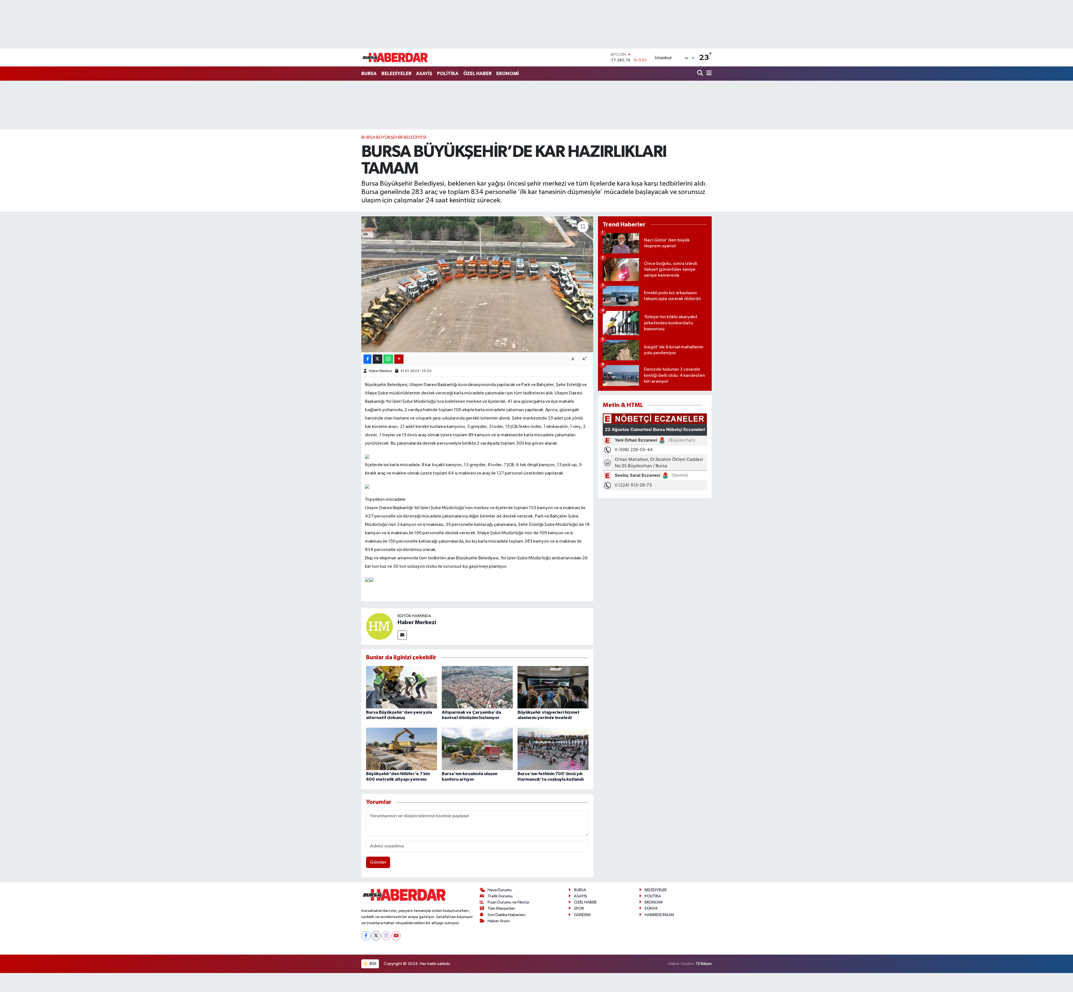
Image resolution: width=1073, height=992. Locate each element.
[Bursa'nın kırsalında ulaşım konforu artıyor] (477, 748)
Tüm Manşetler (501, 908)
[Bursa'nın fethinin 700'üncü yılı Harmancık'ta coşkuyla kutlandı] (552, 748)
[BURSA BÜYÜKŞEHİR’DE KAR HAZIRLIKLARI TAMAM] (477, 284)
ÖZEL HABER (477, 73)
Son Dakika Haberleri (506, 915)
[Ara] (700, 74)
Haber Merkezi (380, 371)
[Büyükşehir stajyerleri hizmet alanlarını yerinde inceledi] (552, 687)
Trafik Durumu (500, 896)
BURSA (369, 73)
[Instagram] (386, 935)
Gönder (378, 862)
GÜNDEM (582, 915)
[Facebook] (366, 935)
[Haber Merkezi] (379, 626)
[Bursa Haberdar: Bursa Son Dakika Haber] (394, 57)
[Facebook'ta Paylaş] (367, 359)
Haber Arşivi (499, 921)
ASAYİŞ (424, 73)
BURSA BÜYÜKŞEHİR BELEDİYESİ (393, 137)
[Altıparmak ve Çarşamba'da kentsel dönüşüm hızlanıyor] (477, 687)
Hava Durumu (500, 890)
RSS (372, 964)
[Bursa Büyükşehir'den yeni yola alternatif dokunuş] (401, 687)
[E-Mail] (402, 635)
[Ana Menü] (708, 74)
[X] (376, 935)
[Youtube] (396, 935)
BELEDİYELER (396, 73)
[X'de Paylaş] (377, 359)
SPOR (579, 908)
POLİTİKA (448, 73)
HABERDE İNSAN (659, 915)
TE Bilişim (703, 964)
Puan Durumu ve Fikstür (509, 902)
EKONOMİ (507, 73)
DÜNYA (651, 908)
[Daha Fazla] (398, 359)
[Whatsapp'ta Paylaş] (388, 359)
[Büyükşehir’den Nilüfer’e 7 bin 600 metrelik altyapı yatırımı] (401, 748)
